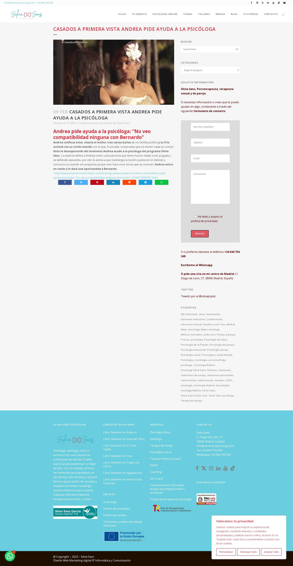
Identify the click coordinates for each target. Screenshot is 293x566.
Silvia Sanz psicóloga (221, 395)
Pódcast (212, 370)
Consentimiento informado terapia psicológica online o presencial (167, 488)
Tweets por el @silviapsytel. (198, 296)
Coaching (156, 472)
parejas (230, 334)
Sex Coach (156, 478)
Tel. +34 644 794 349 (209, 450)
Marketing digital (80, 560)
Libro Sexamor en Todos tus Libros (121, 464)
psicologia (197, 339)
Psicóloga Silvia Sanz (193, 370)
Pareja (221, 334)
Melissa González (191, 334)
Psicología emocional (193, 349)
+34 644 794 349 (45, 2)
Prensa (185, 339)
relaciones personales (220, 375)
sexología (186, 385)
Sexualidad (222, 385)
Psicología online (160, 452)
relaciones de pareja (193, 375)
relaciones (224, 370)
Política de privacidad (116, 508)
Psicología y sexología (194, 359)
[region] (249, 537)
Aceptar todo (271, 551)
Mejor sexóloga (210, 329)
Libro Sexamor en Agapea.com (122, 473)
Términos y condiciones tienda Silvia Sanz (122, 523)
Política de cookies (114, 515)
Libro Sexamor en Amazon (120, 432)
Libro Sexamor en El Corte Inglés (119, 447)
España (207, 324)
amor (202, 314)
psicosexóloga (217, 359)
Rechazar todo (248, 551)
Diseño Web (61, 560)
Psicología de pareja (222, 344)
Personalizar (226, 551)
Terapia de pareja (191, 400)
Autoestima (213, 314)
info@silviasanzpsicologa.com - (20, 2)
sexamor (219, 380)
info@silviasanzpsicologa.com (215, 446)
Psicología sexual (217, 349)
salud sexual (205, 380)
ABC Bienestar (189, 314)
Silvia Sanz (123, 123)
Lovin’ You (219, 324)
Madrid (231, 324)
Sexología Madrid (204, 385)
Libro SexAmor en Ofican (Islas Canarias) (122, 481)
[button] (10, 556)
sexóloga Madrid (191, 390)
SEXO (229, 380)
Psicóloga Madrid (204, 365)
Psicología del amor (215, 339)
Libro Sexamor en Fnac (117, 456)
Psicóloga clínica (160, 432)
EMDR (154, 465)
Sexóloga (156, 439)
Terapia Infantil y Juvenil (165, 459)
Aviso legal (110, 502)
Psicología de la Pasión (194, 344)
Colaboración (214, 319)
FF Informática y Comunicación (111, 560)
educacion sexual (191, 324)
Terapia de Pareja (161, 445)
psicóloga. (187, 365)
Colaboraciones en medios (95, 123)
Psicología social (191, 354)
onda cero (209, 334)
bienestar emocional (193, 319)
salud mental (188, 380)
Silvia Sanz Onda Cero (194, 395)
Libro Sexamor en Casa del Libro (123, 439)
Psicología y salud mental (217, 354)
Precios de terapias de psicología (170, 499)
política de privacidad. (204, 221)
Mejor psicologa (190, 329)
